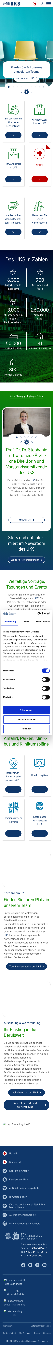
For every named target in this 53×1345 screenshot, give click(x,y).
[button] (9, 87)
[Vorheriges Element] (21, 92)
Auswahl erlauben (26, 719)
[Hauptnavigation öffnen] (48, 3)
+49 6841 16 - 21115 (36, 1252)
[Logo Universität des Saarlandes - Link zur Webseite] (14, 1282)
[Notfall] (35, 4)
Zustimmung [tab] (9, 621)
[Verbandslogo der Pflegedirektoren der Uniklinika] (14, 1313)
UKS (35, 598)
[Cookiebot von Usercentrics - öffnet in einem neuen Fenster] (38, 614)
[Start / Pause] (26, 92)
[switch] (46, 679)
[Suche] (41, 3)
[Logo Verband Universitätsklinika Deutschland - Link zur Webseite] (14, 1303)
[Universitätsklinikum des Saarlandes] (11, 4)
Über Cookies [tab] (43, 621)
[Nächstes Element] (31, 92)
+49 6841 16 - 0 (38, 1248)
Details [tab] (26, 621)
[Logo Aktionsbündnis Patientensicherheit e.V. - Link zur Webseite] (15, 1293)
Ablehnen (26, 728)
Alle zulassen (26, 710)
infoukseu (35, 1255)
